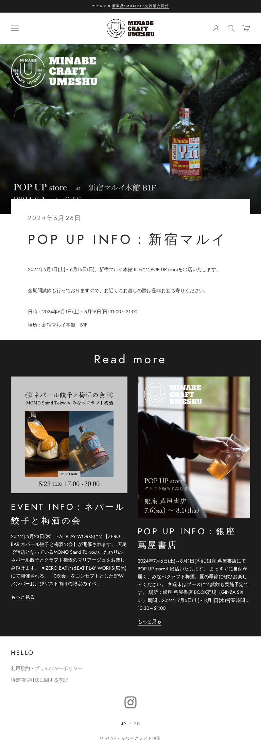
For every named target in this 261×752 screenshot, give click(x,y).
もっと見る (23, 597)
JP (123, 723)
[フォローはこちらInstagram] (130, 702)
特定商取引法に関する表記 (39, 679)
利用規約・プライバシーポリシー (46, 668)
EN (137, 723)
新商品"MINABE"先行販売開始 (140, 6)
